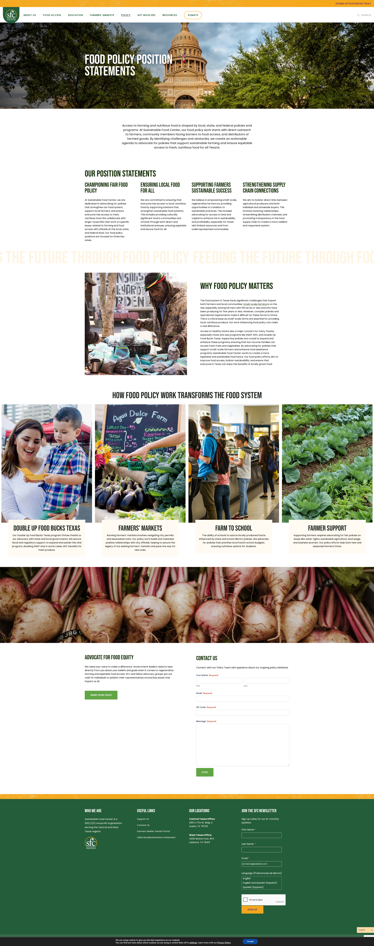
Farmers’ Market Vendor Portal (153, 831)
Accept (250, 941)
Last (245, 686)
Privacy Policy (224, 942)
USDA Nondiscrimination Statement (156, 837)
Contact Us (143, 825)
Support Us (143, 818)
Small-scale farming (255, 304)
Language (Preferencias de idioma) (261, 873)
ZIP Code (206, 707)
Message (206, 721)
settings (193, 942)
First (198, 686)
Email (204, 693)
